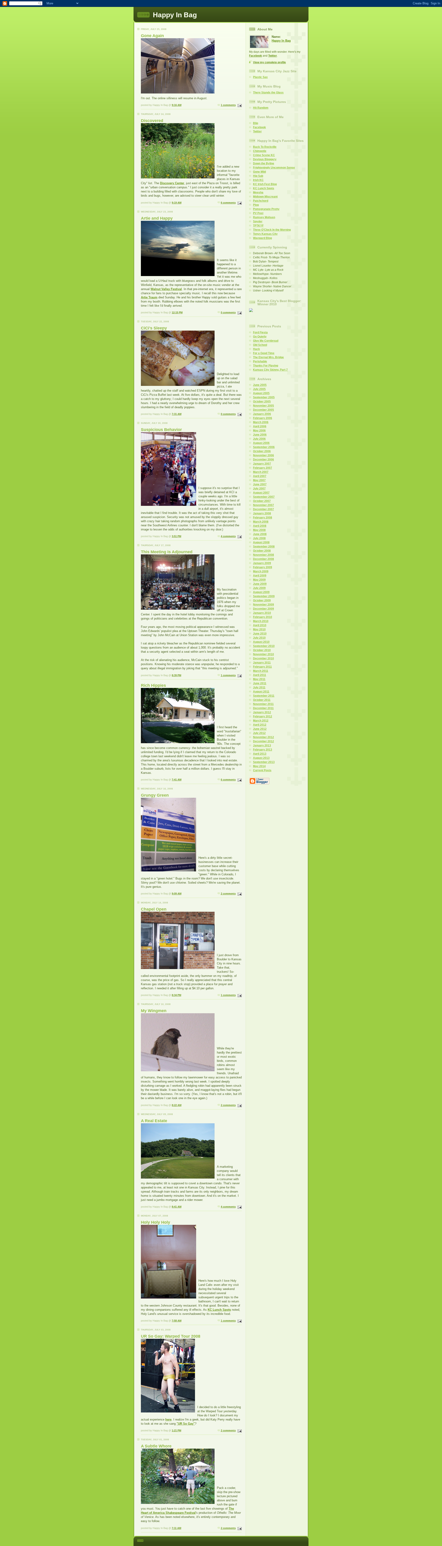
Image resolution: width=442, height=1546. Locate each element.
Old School (260, 344)
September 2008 (264, 546)
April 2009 (259, 575)
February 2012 (262, 716)
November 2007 (263, 505)
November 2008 (263, 554)
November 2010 (263, 654)
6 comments (228, 202)
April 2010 (259, 625)
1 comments (228, 105)
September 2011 (263, 695)
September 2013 (264, 762)
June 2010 (260, 633)
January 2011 (262, 662)
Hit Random (260, 107)
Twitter (272, 55)
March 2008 (260, 521)
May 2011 (259, 679)
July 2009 (259, 588)
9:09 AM (176, 893)
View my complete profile (269, 62)
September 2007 (264, 496)
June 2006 (260, 434)
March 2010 (260, 621)
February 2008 (262, 517)
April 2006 (259, 426)
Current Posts (262, 770)
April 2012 (259, 724)
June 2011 (259, 683)
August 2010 (261, 641)
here (168, 1419)
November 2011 (263, 704)
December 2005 (263, 409)
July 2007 (259, 488)
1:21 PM (176, 1430)
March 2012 (260, 720)
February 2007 (262, 467)
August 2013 (261, 758)
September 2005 (264, 397)
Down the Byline (263, 163)
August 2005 (261, 393)
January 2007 (262, 463)
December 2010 (263, 658)
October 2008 (262, 550)
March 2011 (260, 671)
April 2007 (259, 476)
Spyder (257, 221)
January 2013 (262, 745)
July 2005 (259, 389)
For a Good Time (263, 353)
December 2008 (263, 559)
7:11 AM (176, 1528)
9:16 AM (176, 105)
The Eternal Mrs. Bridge (268, 357)
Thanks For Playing (265, 365)
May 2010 (259, 629)
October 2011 (261, 700)
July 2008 (259, 538)
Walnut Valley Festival (166, 289)
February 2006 (262, 418)
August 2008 (261, 542)
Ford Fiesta (260, 332)
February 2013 (262, 749)
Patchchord (260, 200)
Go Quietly (260, 336)
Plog (256, 205)
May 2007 (259, 480)
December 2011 (263, 708)
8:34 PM (176, 995)
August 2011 (261, 691)
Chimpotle (259, 151)
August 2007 (261, 492)
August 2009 (261, 592)
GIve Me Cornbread (265, 340)
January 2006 (262, 414)
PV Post (258, 213)
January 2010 (262, 612)
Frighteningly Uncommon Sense (274, 167)
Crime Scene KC (264, 155)
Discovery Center (172, 183)
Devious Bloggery (264, 159)
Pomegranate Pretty (266, 209)
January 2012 (262, 712)
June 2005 (260, 385)
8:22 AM (176, 1105)
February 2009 (262, 567)
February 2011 (262, 666)
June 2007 (260, 484)
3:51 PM (176, 536)
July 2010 (259, 637)
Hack (256, 349)
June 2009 (260, 583)
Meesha (258, 192)
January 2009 (262, 563)
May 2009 (259, 579)
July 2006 (259, 438)
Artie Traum (149, 297)
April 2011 (259, 675)
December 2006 (263, 459)
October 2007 (262, 501)
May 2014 (259, 766)
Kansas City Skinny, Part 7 (270, 369)
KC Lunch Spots (219, 1309)
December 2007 (263, 509)
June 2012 (260, 729)
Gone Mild (259, 171)
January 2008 (262, 513)
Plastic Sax (260, 77)
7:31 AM (176, 414)
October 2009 (262, 600)
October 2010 (262, 650)
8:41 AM (176, 1206)
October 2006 (262, 451)
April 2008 (259, 525)
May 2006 (259, 430)
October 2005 (262, 401)
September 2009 (264, 596)
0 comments (228, 312)
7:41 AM (176, 779)
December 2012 (263, 741)
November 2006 (263, 455)
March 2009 (260, 571)
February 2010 (262, 617)
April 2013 (259, 753)
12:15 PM (177, 312)
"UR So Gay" (186, 1423)
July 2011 (259, 687)
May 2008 (259, 530)
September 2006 (264, 447)
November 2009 (263, 604)
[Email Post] (239, 105)
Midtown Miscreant (265, 196)
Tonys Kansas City (265, 234)
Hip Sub (258, 176)
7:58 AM (176, 1320)
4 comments (228, 536)
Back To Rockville (264, 146)
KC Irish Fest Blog (265, 184)
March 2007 (260, 472)
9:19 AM (176, 202)
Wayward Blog (262, 238)
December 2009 (263, 608)
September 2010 (264, 646)
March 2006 (260, 422)
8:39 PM (176, 675)
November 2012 (263, 737)
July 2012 (259, 733)
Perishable (260, 361)
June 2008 (260, 534)
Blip (255, 123)
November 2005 (263, 405)
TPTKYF (258, 225)
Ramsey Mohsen (264, 217)
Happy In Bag (281, 40)
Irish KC (258, 180)
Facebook (255, 55)
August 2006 (261, 443)
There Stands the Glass (268, 92)
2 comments (228, 893)
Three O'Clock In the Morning (272, 229)
